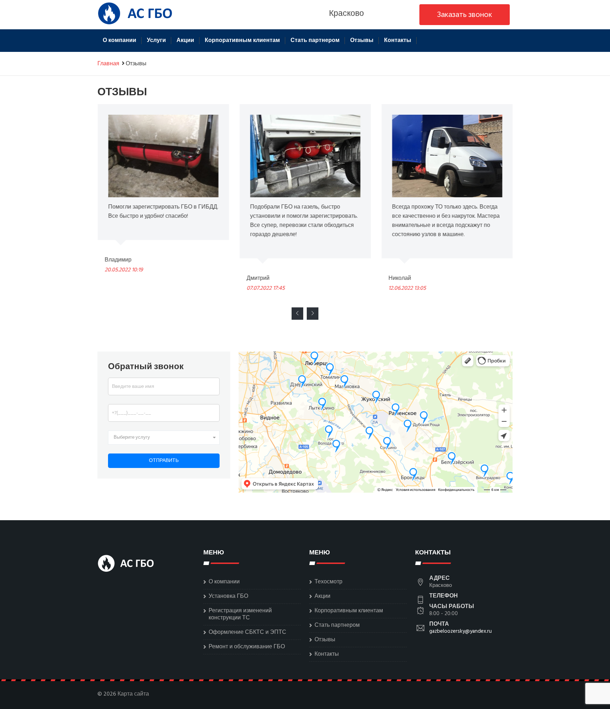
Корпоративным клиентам (242, 40)
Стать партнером (315, 40)
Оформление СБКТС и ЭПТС (247, 632)
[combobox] (164, 438)
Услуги (156, 40)
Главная (108, 63)
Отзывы (361, 40)
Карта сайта (133, 694)
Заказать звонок (464, 14)
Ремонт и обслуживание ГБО (247, 646)
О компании (119, 40)
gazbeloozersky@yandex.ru (460, 631)
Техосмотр (328, 582)
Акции (185, 40)
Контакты (397, 40)
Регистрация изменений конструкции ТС (240, 614)
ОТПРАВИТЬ (164, 461)
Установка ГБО (228, 596)
